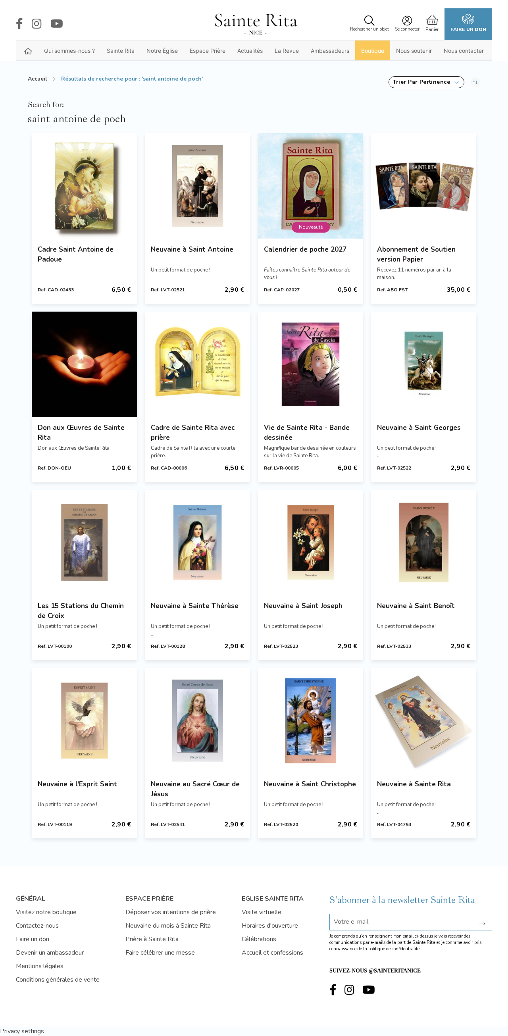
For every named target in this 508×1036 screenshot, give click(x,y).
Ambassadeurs (330, 50)
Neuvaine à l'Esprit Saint (77, 784)
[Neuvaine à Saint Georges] (423, 364)
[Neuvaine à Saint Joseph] (310, 542)
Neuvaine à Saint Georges (419, 427)
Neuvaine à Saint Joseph (303, 605)
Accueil (37, 79)
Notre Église (162, 50)
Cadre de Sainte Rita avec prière (193, 432)
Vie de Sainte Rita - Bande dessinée (307, 432)
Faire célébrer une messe (160, 952)
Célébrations (259, 939)
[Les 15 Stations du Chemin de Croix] (84, 542)
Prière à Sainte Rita (152, 939)
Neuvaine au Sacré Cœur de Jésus (195, 789)
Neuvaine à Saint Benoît (416, 605)
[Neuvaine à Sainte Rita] (423, 720)
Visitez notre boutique (46, 912)
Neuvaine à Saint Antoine (192, 249)
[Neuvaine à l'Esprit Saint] (84, 720)
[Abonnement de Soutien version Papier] (423, 186)
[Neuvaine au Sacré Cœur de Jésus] (197, 720)
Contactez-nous (37, 925)
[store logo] (256, 24)
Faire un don (468, 29)
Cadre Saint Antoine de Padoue (76, 254)
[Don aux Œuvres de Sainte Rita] (84, 364)
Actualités (250, 50)
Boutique (372, 50)
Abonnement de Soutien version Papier (416, 254)
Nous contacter (464, 50)
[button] (426, 82)
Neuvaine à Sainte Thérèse (195, 605)
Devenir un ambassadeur (50, 952)
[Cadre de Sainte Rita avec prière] (197, 364)
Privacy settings (22, 1031)
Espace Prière (207, 50)
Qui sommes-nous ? (69, 50)
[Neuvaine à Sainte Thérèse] (197, 542)
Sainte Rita (121, 50)
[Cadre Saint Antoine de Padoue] (84, 186)
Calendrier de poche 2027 (305, 249)
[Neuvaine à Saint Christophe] (310, 720)
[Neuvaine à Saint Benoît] (423, 542)
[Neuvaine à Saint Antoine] (197, 186)
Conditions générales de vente (58, 979)
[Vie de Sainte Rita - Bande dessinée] (310, 364)
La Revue (287, 50)
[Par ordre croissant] (475, 82)
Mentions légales (40, 966)
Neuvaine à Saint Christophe (310, 784)
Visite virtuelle (261, 912)
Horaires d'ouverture (270, 925)
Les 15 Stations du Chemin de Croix (81, 610)
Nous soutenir (414, 50)
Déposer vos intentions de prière (170, 912)
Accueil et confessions (272, 952)
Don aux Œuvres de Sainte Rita (81, 432)
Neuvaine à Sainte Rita (414, 784)
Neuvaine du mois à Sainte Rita (168, 925)
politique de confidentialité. (394, 949)
